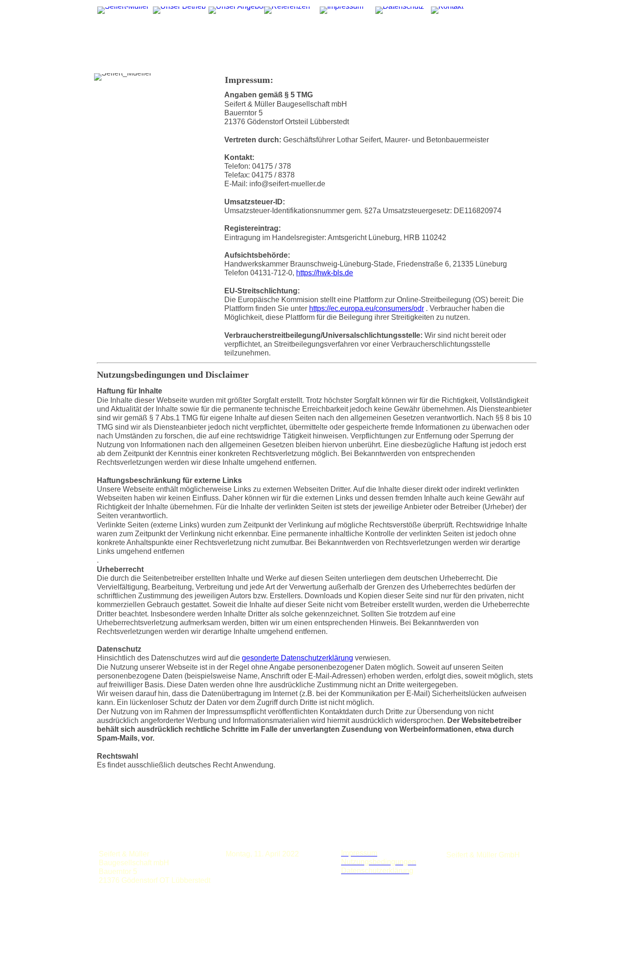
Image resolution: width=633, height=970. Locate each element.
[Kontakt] (447, 10)
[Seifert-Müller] (123, 10)
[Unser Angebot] (237, 10)
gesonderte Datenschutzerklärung (297, 658)
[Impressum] (341, 10)
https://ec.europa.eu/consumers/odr (366, 308)
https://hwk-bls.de (324, 273)
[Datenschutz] (399, 10)
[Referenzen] (287, 10)
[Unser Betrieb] (179, 10)
